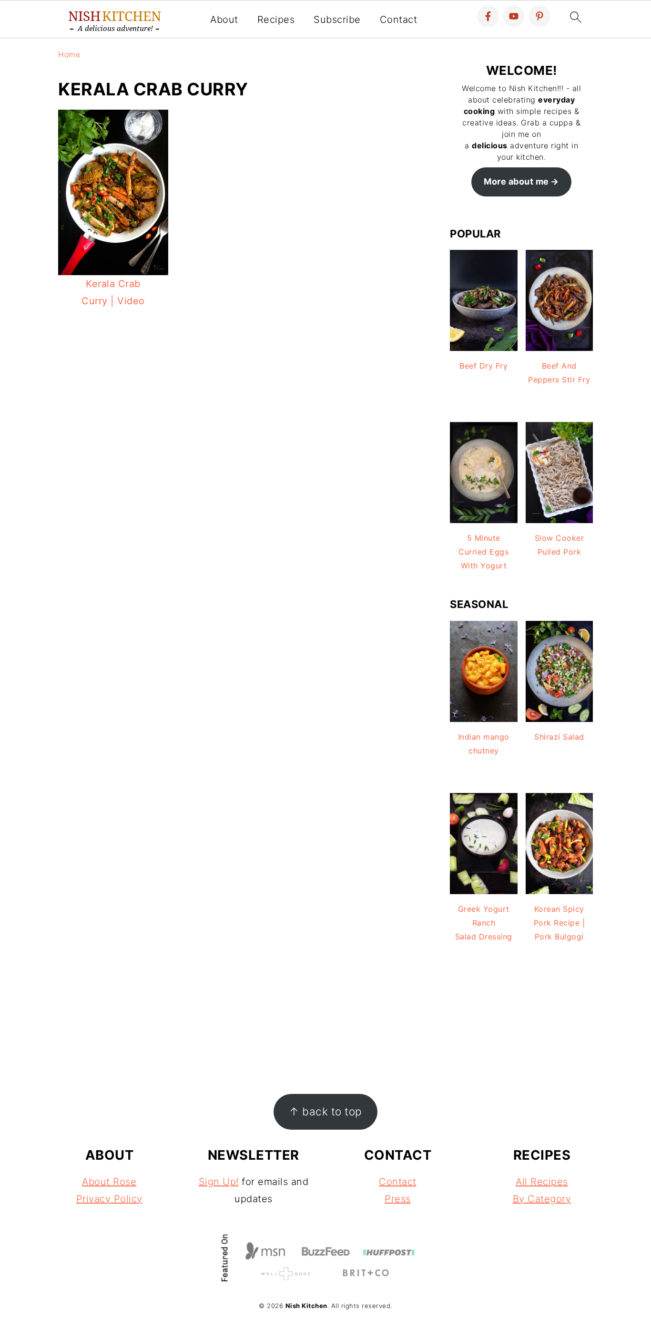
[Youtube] (514, 16)
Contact (398, 19)
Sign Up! (219, 1181)
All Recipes (542, 1181)
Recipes (276, 19)
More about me (516, 181)
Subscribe (337, 19)
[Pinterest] (539, 16)
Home (69, 54)
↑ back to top (325, 1111)
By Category (542, 1199)
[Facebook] (488, 16)
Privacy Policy (109, 1199)
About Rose (109, 1181)
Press (398, 1199)
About (224, 19)
